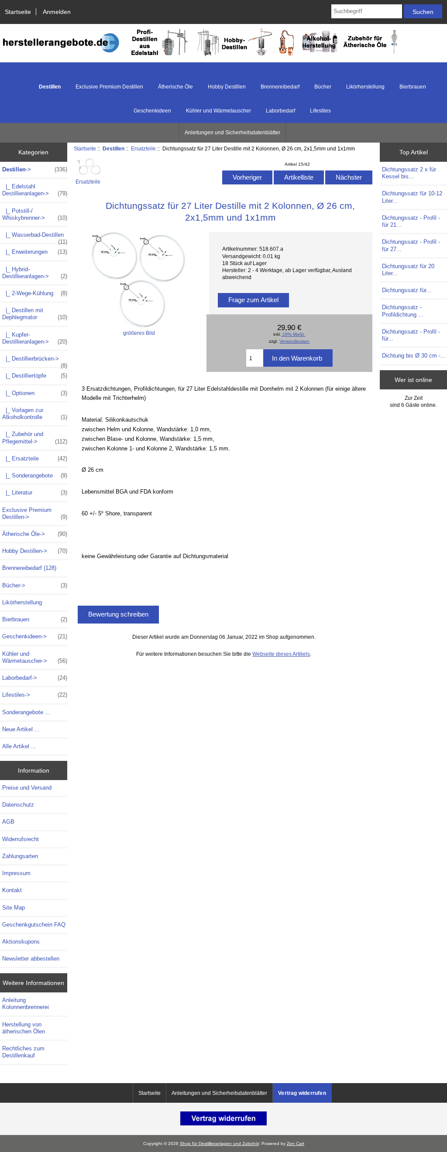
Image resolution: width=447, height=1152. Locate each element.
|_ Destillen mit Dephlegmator (34, 313)
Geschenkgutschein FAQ (33, 924)
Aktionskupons (21, 941)
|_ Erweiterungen (34, 252)
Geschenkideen (152, 111)
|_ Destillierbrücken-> (34, 361)
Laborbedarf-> (34, 678)
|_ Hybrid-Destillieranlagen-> (34, 272)
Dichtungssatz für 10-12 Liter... (412, 197)
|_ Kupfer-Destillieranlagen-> (34, 338)
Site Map (13, 907)
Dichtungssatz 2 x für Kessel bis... (409, 173)
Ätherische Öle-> (34, 534)
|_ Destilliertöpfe (34, 375)
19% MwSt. (293, 334)
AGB (8, 821)
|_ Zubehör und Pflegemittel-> (34, 437)
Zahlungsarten (20, 856)
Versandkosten (294, 341)
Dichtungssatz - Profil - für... (411, 335)
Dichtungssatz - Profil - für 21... (411, 221)
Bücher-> (34, 585)
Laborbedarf (280, 111)
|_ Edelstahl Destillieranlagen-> (34, 190)
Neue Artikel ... (21, 729)
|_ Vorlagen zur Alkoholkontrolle (34, 413)
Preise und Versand (27, 787)
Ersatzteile (143, 148)
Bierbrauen (412, 87)
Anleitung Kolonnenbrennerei (25, 1003)
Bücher (322, 87)
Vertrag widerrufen (302, 1093)
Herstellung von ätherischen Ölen (23, 1028)
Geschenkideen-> (34, 636)
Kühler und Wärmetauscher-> (34, 657)
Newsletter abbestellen (30, 958)
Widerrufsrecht (20, 839)
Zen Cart (295, 1143)
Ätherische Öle (175, 87)
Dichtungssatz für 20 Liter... (408, 269)
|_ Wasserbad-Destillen (34, 237)
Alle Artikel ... (19, 746)
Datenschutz (18, 804)
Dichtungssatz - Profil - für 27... (411, 245)
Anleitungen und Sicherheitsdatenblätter (232, 133)
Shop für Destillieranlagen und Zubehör (219, 1143)
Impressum (16, 873)
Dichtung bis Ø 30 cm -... (414, 355)
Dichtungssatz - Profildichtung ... (402, 310)
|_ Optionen (34, 393)
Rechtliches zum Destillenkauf (23, 1052)
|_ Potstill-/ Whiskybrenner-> (34, 214)
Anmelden (57, 11)
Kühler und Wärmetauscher (218, 111)
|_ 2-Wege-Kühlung (34, 293)
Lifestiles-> (34, 695)
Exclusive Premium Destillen (109, 87)
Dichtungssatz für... (406, 290)
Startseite (18, 11)
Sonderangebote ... (26, 712)
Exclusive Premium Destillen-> (34, 513)
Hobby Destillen (227, 87)
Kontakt (12, 890)
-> (34, 169)
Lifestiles (320, 111)
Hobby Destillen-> (34, 551)
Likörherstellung (365, 87)
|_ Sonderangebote (34, 475)
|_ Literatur (34, 492)
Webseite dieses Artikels (281, 654)
